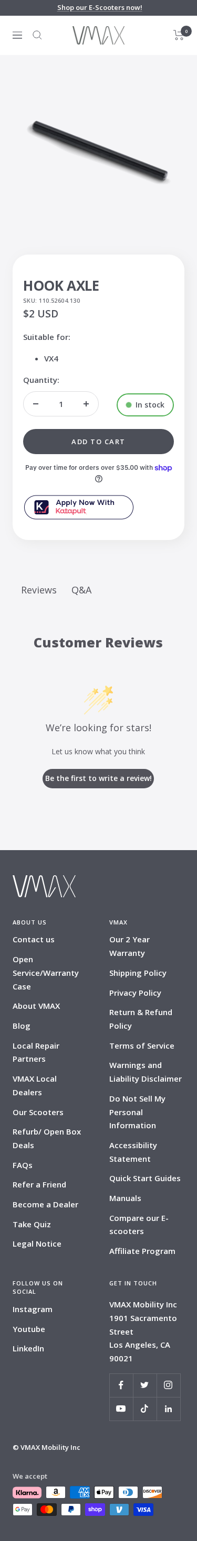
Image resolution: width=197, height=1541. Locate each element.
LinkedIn (28, 1348)
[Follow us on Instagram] (168, 1385)
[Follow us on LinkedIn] (168, 1409)
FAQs (23, 1165)
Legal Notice (37, 1243)
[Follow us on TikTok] (145, 1409)
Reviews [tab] (39, 590)
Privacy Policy (135, 992)
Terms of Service (141, 1045)
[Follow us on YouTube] (121, 1409)
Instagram (33, 1309)
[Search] (37, 35)
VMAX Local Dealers (35, 1085)
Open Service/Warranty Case (46, 972)
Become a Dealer (45, 1204)
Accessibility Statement (133, 1152)
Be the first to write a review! (98, 778)
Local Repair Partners (36, 1052)
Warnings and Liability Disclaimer (145, 1072)
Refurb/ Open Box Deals (47, 1138)
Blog (21, 1025)
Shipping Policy (138, 972)
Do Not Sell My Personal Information (137, 1111)
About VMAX (36, 1005)
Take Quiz (32, 1224)
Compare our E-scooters (139, 1225)
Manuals (125, 1198)
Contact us (34, 939)
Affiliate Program (142, 1251)
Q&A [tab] (81, 590)
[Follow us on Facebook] (121, 1385)
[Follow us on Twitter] (145, 1385)
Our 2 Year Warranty (129, 946)
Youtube (29, 1329)
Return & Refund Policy (140, 1019)
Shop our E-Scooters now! (99, 7)
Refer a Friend (39, 1184)
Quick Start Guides (145, 1178)
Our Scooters (38, 1112)
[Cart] (178, 35)
